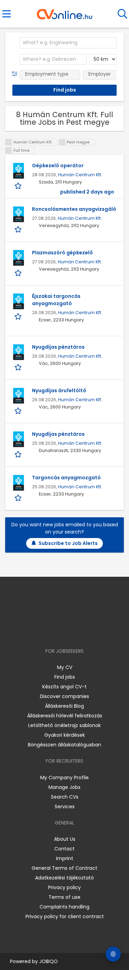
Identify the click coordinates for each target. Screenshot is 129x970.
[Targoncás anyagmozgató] (18, 482)
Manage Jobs (64, 787)
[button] (16, 74)
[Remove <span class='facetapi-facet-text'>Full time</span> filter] (9, 150)
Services (65, 806)
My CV (64, 667)
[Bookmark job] (18, 186)
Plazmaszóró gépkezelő (62, 252)
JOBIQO (48, 961)
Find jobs (64, 677)
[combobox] (68, 42)
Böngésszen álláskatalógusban (64, 744)
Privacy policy (64, 887)
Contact (64, 848)
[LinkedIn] (71, 631)
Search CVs (64, 796)
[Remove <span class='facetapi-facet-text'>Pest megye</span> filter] (62, 142)
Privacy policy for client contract (64, 916)
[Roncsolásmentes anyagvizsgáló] (18, 214)
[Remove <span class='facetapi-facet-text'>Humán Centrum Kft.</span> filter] (9, 142)
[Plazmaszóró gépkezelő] (18, 257)
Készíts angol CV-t (64, 686)
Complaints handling (64, 906)
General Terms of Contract (64, 868)
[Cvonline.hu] (64, 11)
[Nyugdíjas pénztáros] (18, 352)
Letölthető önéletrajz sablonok (64, 725)
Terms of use (64, 897)
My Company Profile (64, 777)
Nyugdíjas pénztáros (58, 346)
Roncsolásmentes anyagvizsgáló (74, 209)
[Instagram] (60, 631)
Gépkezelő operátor (58, 165)
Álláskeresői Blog (64, 706)
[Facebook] (49, 631)
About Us (64, 839)
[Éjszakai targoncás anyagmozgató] (18, 301)
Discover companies (64, 696)
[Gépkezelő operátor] (18, 170)
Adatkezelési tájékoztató (64, 877)
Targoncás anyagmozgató (66, 477)
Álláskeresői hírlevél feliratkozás (64, 715)
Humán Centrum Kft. (80, 175)
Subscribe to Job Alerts (68, 543)
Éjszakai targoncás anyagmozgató (56, 300)
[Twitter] (81, 631)
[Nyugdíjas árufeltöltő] (18, 395)
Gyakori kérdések (64, 735)
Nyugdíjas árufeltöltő (59, 390)
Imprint (64, 858)
